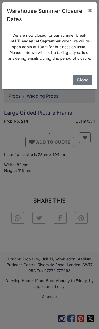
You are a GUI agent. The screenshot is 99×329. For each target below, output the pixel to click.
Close (83, 80)
